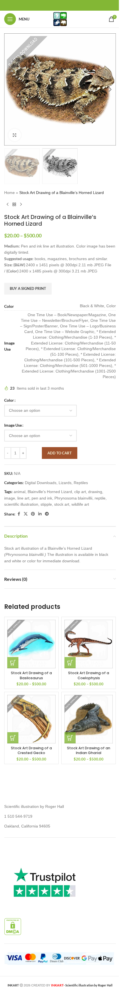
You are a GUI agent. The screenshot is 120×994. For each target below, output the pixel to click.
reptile (100, 498)
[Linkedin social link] (40, 514)
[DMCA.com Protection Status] (12, 926)
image (9, 498)
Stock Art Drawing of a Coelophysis (88, 675)
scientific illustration (21, 504)
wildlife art (80, 504)
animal (19, 491)
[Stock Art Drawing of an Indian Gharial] (88, 719)
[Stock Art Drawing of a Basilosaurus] (31, 644)
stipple (46, 504)
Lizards (65, 482)
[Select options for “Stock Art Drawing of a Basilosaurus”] (12, 662)
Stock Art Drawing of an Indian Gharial (88, 750)
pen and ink (42, 498)
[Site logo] (60, 19)
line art (23, 498)
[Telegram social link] (47, 514)
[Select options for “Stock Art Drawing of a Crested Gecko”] (12, 737)
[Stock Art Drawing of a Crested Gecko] (31, 719)
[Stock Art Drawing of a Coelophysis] (88, 644)
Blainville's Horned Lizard (50, 491)
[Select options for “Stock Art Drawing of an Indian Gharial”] (70, 737)
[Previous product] (7, 204)
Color (9, 400)
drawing (95, 491)
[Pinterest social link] (33, 514)
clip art (80, 491)
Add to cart (59, 453)
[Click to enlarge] (14, 135)
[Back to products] (14, 204)
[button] (9, 89)
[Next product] (21, 204)
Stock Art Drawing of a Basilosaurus (31, 675)
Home (9, 192)
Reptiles (81, 482)
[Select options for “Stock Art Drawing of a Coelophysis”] (70, 662)
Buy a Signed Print (28, 288)
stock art (61, 504)
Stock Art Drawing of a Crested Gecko (31, 750)
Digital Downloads (40, 482)
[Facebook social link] (18, 514)
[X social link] (25, 514)
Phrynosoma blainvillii (73, 498)
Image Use (13, 425)
